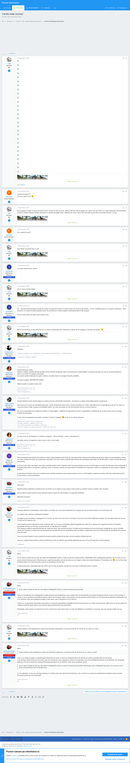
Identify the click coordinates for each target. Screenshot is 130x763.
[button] (51, 8)
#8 (126, 306)
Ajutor (115, 739)
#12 (126, 398)
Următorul (12, 53)
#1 (126, 58)
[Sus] (124, 738)
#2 (126, 191)
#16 (126, 507)
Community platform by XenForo (21, 744)
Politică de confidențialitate (103, 739)
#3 (126, 208)
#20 (126, 645)
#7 (126, 286)
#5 (126, 246)
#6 (126, 265)
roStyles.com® (27, 746)
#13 (126, 433)
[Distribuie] (123, 58)
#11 (126, 367)
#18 (126, 583)
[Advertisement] (63, 37)
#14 (126, 454)
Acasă (120, 739)
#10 (126, 346)
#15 (126, 482)
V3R (5, 17)
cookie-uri (15, 755)
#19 (126, 626)
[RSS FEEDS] (55, 7)
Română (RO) (17, 739)
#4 (126, 229)
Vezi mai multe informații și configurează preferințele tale (25, 759)
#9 (126, 326)
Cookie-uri (7, 739)
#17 (126, 551)
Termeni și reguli (88, 739)
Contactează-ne (77, 739)
